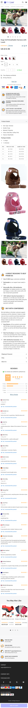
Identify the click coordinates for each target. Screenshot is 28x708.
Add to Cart (14, 705)
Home (2, 6)
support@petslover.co (6, 667)
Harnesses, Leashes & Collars (17, 6)
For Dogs (7, 6)
